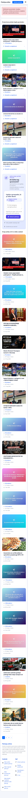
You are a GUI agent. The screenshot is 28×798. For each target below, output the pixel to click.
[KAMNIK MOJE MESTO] (14, 61)
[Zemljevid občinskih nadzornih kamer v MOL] (14, 134)
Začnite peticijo (18, 2)
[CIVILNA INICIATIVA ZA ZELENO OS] (14, 110)
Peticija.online (5, 2)
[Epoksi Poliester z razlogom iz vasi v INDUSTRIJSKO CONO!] (14, 85)
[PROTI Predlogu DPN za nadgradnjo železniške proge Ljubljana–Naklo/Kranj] (14, 159)
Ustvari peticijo (14, 216)
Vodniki (4, 759)
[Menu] (25, 2)
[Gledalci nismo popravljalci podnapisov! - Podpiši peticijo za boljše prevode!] (14, 36)
